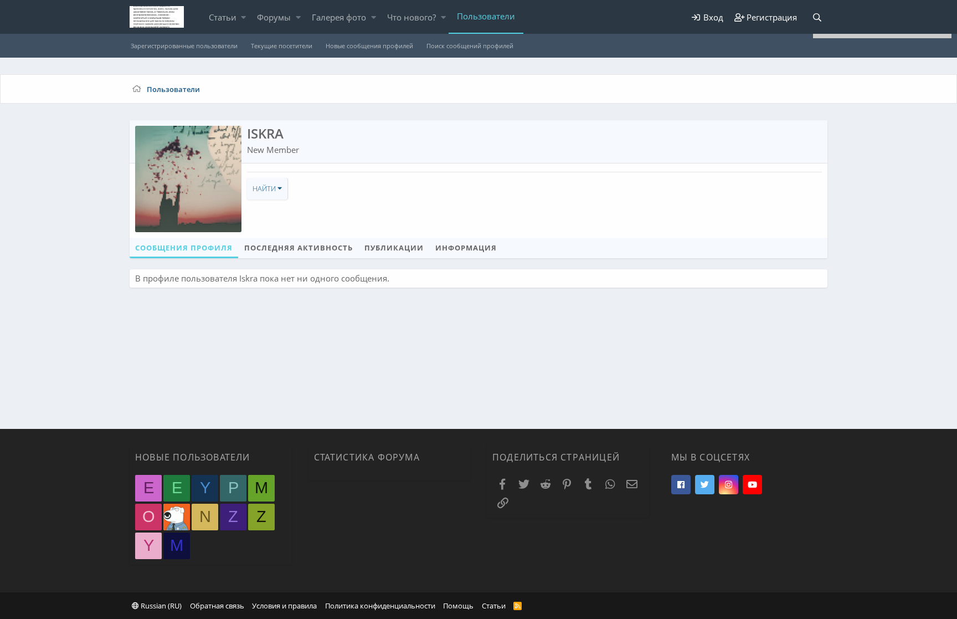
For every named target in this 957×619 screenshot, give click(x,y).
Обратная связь (217, 606)
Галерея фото (339, 17)
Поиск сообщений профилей (469, 46)
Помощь (458, 606)
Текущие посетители (281, 46)
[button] (243, 17)
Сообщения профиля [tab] (184, 248)
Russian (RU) (160, 606)
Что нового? (411, 17)
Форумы (274, 17)
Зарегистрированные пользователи (184, 46)
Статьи (222, 17)
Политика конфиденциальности (380, 606)
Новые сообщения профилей (369, 46)
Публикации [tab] (394, 248)
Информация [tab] (466, 248)
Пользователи (486, 16)
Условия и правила (284, 606)
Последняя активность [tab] (298, 248)
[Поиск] (816, 17)
